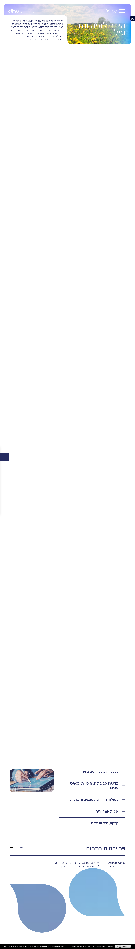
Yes (117, 946)
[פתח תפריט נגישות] (132, 18)
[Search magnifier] (114, 11)
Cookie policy (125, 946)
